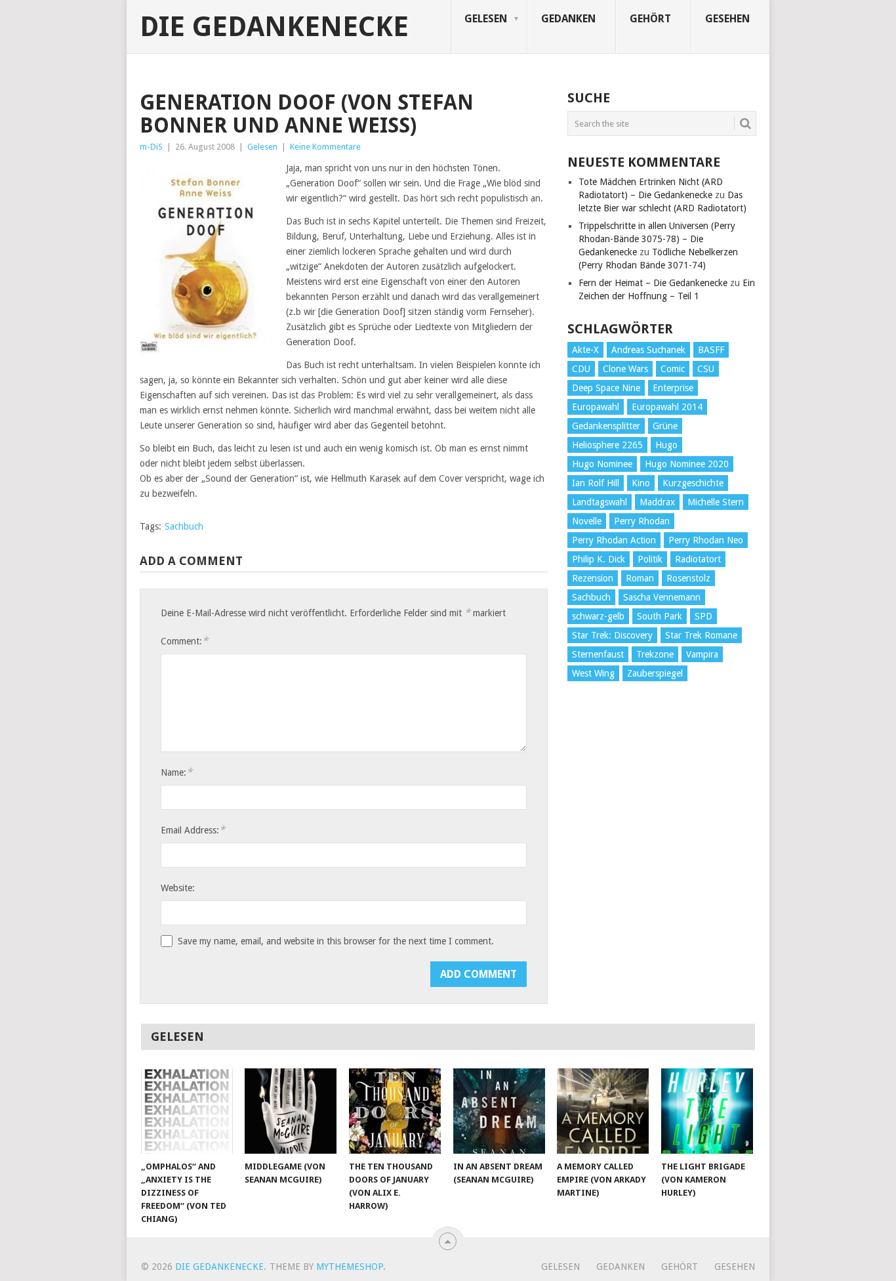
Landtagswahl (599, 502)
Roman (640, 578)
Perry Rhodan (642, 521)
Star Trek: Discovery (612, 635)
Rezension (592, 578)
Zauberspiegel (655, 673)
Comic (673, 369)
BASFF (711, 350)
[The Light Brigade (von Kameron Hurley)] (707, 1111)
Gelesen (485, 18)
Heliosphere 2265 (607, 445)
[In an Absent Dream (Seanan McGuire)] (499, 1111)
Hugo (666, 445)
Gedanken (568, 18)
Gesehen (727, 18)
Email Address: (193, 830)
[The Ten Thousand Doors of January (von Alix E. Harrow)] (395, 1111)
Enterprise (673, 388)
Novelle (586, 521)
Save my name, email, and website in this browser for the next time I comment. (336, 941)
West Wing (593, 673)
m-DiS (151, 147)
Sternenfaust (598, 654)
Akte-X (585, 350)
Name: (176, 772)
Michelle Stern (715, 502)
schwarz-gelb (598, 616)
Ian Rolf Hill (595, 483)
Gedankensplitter (606, 426)
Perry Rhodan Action (614, 540)
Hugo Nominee (602, 464)
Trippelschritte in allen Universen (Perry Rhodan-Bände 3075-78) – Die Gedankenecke (657, 238)
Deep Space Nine (606, 388)
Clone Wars (625, 369)
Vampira (702, 654)
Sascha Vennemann (662, 597)
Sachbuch (184, 526)
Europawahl (595, 407)
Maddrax (657, 502)
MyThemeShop (349, 1266)
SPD (703, 616)
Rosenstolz (688, 578)
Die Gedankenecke (274, 27)
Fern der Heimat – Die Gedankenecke (653, 283)
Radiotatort (698, 559)
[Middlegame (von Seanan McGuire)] (290, 1111)
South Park (659, 616)
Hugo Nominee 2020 (687, 464)
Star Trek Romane (701, 635)
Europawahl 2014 (667, 407)
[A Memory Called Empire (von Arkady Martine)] (603, 1111)
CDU (581, 369)
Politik (650, 559)
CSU (705, 369)
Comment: (184, 641)
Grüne (665, 426)
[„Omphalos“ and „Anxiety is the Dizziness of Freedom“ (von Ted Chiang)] (187, 1111)
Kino (641, 483)
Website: (178, 888)
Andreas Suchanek (648, 350)
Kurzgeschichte (692, 483)
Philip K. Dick (598, 559)
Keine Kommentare (325, 147)
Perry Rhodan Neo (705, 540)
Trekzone (655, 654)
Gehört (650, 18)
